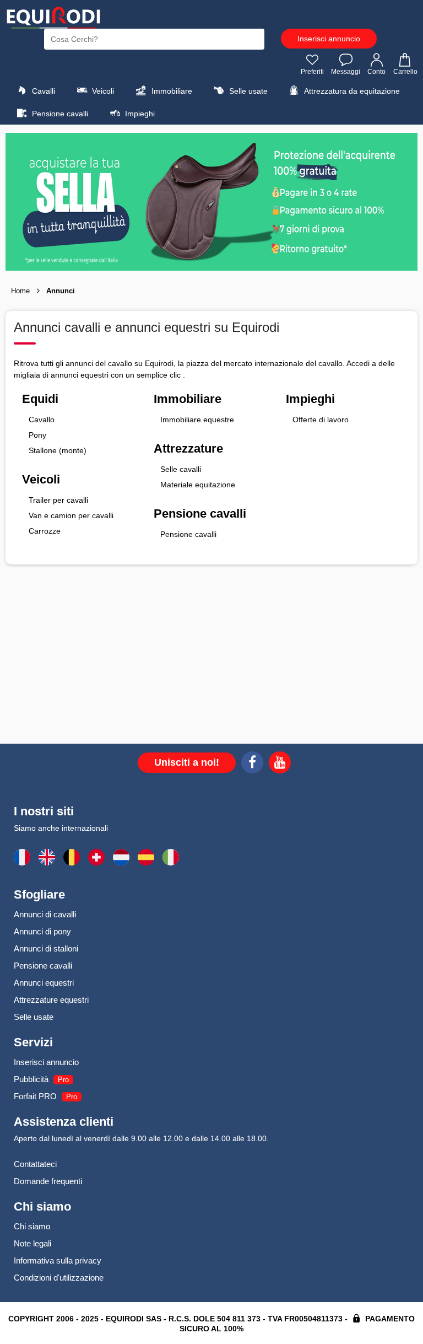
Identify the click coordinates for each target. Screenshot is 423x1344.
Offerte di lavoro (320, 419)
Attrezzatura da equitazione (351, 91)
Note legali (32, 1243)
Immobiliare (170, 91)
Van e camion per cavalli (71, 515)
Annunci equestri (44, 982)
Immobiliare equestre (197, 419)
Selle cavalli (180, 469)
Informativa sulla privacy (57, 1260)
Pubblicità (31, 1079)
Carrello (405, 72)
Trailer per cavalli (58, 500)
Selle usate (247, 91)
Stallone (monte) (57, 450)
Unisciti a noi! (186, 762)
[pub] (211, 202)
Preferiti (312, 72)
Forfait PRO (35, 1096)
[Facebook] (252, 764)
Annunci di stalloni (46, 948)
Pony (37, 435)
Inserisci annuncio (328, 38)
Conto (376, 72)
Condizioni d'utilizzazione (59, 1277)
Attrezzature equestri (51, 999)
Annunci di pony (42, 931)
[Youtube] (280, 764)
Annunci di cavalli (45, 914)
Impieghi (139, 113)
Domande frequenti (48, 1181)
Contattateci (35, 1164)
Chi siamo (32, 1226)
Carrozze (45, 530)
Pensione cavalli (59, 113)
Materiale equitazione (197, 484)
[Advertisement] (211, 664)
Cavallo (42, 419)
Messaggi (345, 72)
